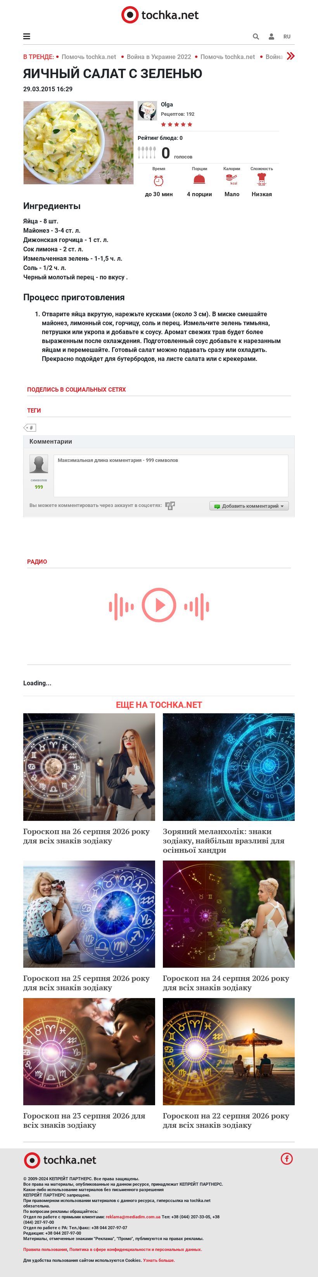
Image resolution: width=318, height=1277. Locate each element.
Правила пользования (45, 1249)
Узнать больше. (159, 1260)
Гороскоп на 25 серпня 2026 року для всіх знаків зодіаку (86, 983)
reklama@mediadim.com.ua (133, 1217)
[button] (271, 36)
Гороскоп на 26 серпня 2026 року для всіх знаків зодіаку (86, 836)
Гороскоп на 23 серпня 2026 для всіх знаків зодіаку (84, 1120)
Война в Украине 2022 (159, 57)
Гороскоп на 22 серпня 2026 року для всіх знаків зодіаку (226, 1120)
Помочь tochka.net (90, 57)
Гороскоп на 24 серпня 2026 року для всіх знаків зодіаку (226, 983)
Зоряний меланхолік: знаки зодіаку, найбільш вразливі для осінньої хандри (224, 840)
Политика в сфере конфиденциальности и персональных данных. (135, 1249)
